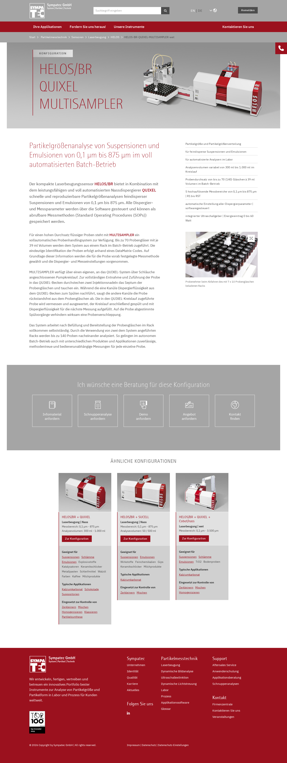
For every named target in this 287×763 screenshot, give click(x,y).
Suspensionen (70, 557)
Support (219, 658)
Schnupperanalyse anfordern (98, 416)
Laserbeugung (97, 37)
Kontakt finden (235, 416)
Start (32, 37)
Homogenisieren (72, 612)
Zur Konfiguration (77, 538)
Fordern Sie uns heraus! (88, 27)
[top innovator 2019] (37, 732)
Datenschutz (149, 745)
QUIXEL (149, 190)
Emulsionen (69, 562)
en (193, 11)
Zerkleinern (69, 607)
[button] (213, 10)
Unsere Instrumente (129, 27)
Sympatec (136, 658)
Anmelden (248, 10)
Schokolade (92, 589)
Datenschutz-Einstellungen (173, 745)
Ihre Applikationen (47, 27)
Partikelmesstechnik (54, 37)
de (200, 11)
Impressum (133, 745)
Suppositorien (70, 594)
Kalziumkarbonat (72, 589)
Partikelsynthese (72, 617)
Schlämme (87, 557)
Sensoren (77, 37)
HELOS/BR (103, 183)
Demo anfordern (143, 416)
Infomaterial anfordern (52, 416)
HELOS (115, 37)
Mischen (83, 607)
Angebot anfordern (189, 416)
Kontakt (219, 697)
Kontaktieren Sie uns (238, 27)
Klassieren (90, 612)
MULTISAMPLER (121, 235)
